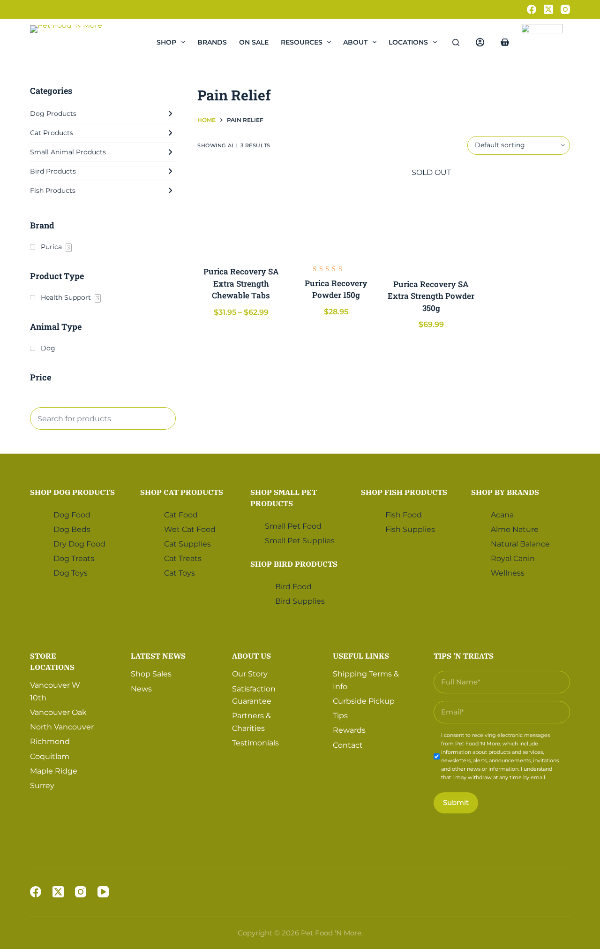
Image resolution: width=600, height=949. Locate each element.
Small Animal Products (68, 152)
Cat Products (51, 133)
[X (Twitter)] (548, 9)
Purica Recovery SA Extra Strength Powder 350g (431, 296)
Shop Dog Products (72, 492)
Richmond (50, 741)
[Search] (455, 42)
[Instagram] (565, 9)
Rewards (349, 730)
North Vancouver (62, 726)
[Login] (480, 42)
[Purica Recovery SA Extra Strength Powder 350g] (431, 222)
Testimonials (255, 742)
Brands (212, 42)
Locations (408, 42)
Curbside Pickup (364, 701)
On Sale (254, 42)
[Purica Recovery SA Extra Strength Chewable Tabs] (241, 210)
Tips (340, 715)
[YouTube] (103, 891)
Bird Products (53, 171)
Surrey (42, 785)
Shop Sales (151, 673)
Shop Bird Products (294, 564)
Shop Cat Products (181, 492)
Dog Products (53, 113)
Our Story (250, 673)
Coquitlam (49, 756)
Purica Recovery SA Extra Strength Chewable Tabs (241, 283)
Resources (301, 42)
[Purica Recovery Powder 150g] (336, 210)
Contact (348, 745)
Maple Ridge (53, 771)
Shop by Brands (505, 492)
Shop (166, 42)
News (141, 688)
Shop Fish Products (404, 492)
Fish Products (52, 190)
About (355, 42)
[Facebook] (531, 9)
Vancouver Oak (58, 712)
